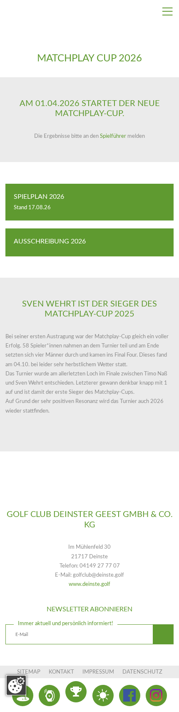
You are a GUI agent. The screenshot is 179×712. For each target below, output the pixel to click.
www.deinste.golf (89, 584)
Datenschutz (142, 672)
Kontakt (61, 672)
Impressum (98, 672)
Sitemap (28, 672)
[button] (163, 634)
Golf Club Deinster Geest (89, 491)
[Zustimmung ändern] (16, 685)
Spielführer (113, 136)
